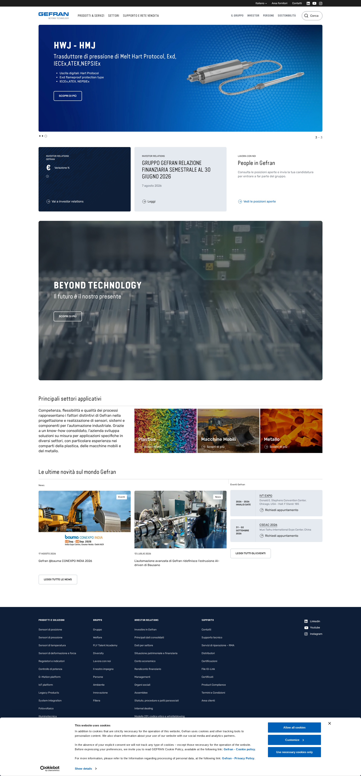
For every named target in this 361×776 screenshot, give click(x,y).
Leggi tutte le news (58, 579)
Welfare (97, 637)
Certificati (207, 677)
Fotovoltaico (46, 708)
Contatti (297, 3)
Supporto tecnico (212, 637)
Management (142, 677)
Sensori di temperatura (52, 645)
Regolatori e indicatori (51, 661)
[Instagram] (319, 3)
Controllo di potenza (50, 669)
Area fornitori (279, 3)
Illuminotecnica (48, 716)
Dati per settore (143, 645)
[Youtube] (313, 3)
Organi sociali (142, 684)
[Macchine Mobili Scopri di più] (228, 410)
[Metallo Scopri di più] (291, 410)
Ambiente (99, 684)
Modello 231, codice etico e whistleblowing (159, 716)
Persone (268, 15)
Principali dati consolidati (149, 637)
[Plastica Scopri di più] (165, 410)
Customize (292, 739)
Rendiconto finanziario (147, 669)
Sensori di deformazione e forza (57, 653)
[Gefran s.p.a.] (54, 15)
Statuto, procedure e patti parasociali (156, 700)
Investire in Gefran (145, 629)
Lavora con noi (102, 661)
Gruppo (97, 629)
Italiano (260, 3)
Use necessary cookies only (294, 752)
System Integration (50, 700)
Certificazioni (209, 661)
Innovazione (100, 692)
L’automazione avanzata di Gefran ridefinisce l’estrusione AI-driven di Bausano (176, 563)
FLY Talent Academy (105, 645)
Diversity (98, 653)
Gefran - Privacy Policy (238, 758)
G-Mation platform (50, 677)
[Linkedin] (307, 3)
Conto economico (144, 661)
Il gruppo (237, 15)
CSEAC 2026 (268, 525)
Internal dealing (143, 708)
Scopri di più (68, 95)
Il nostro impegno (103, 669)
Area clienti (208, 700)
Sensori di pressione (50, 637)
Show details (83, 768)
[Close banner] (329, 723)
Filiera (96, 700)
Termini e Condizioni (213, 692)
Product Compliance (214, 684)
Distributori (208, 653)
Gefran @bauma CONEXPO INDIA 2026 (65, 561)
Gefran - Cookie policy (239, 749)
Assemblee (141, 692)
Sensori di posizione (50, 629)
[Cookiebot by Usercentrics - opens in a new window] (49, 768)
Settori (113, 15)
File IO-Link (208, 669)
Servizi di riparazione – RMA (218, 645)
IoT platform (46, 684)
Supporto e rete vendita (141, 15)
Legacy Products (49, 692)
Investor (253, 15)
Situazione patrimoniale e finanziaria (155, 653)
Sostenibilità (287, 15)
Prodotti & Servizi (91, 15)
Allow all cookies (294, 727)
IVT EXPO (265, 495)
